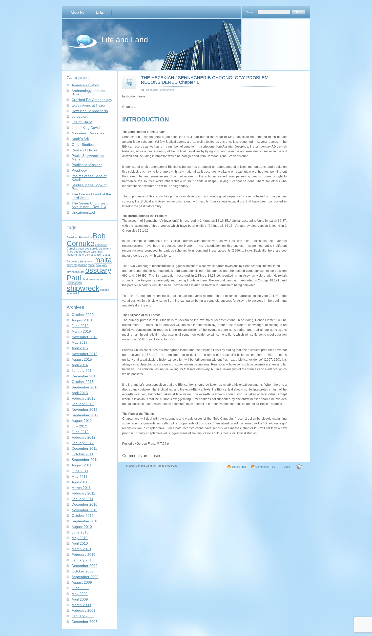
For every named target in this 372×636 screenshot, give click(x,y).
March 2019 (81, 331)
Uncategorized (83, 212)
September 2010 (85, 521)
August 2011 (82, 465)
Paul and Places (84, 150)
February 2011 (83, 493)
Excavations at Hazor (89, 105)
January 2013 (83, 404)
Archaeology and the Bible (88, 92)
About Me (77, 12)
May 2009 (80, 594)
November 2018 (84, 337)
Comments (265, 466)
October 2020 (83, 315)
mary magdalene (77, 264)
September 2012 (85, 415)
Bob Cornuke (86, 239)
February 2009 (83, 610)
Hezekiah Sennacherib (90, 111)
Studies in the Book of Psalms (89, 187)
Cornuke (72, 248)
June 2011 (80, 471)
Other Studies (83, 144)
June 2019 (80, 326)
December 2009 (84, 566)
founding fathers (76, 254)
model (91, 264)
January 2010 (83, 560)
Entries (239, 466)
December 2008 (84, 622)
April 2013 (80, 393)
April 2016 (80, 348)
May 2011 (79, 477)
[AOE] (299, 466)
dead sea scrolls (88, 248)
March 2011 (81, 488)
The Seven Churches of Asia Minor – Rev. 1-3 (91, 205)
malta (103, 260)
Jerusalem (80, 116)
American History (85, 85)
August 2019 (82, 320)
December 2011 (84, 448)
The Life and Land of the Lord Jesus (91, 196)
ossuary (98, 270)
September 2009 (85, 577)
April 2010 (80, 543)
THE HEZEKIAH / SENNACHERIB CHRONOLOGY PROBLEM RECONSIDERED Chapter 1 (204, 80)
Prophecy (79, 170)
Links (100, 12)
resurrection (96, 279)
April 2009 (80, 599)
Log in (287, 466)
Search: (251, 12)
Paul (74, 278)
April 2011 (80, 482)
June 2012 (80, 432)
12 (129, 82)
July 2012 (79, 426)
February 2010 (83, 554)
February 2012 (83, 437)
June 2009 (80, 588)
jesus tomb (86, 261)
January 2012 (83, 443)
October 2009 (83, 571)
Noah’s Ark (80, 139)
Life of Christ (82, 122)
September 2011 (85, 460)
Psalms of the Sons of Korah (89, 177)
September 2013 (85, 387)
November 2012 (84, 409)
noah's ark (78, 271)
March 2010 (81, 549)
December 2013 (84, 376)
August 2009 (82, 582)
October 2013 (83, 382)
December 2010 (84, 504)
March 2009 (81, 605)
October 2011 (82, 454)
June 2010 (80, 532)
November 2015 (84, 354)
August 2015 (82, 359)
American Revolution (79, 237)
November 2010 (84, 510)
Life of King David (86, 128)
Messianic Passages (88, 133)
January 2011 (82, 499)
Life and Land (124, 39)
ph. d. (85, 279)
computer (101, 245)
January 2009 (83, 616)
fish (100, 251)
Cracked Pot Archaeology (92, 100)
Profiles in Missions (87, 165)
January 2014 (83, 370)
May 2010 (80, 538)
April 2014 (80, 365)
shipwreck (83, 288)
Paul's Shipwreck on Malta (88, 157)
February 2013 (83, 398)
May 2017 (80, 342)
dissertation (90, 251)
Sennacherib (74, 282)
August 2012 (82, 421)
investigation (94, 254)
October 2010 (83, 516)
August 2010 (82, 527)
